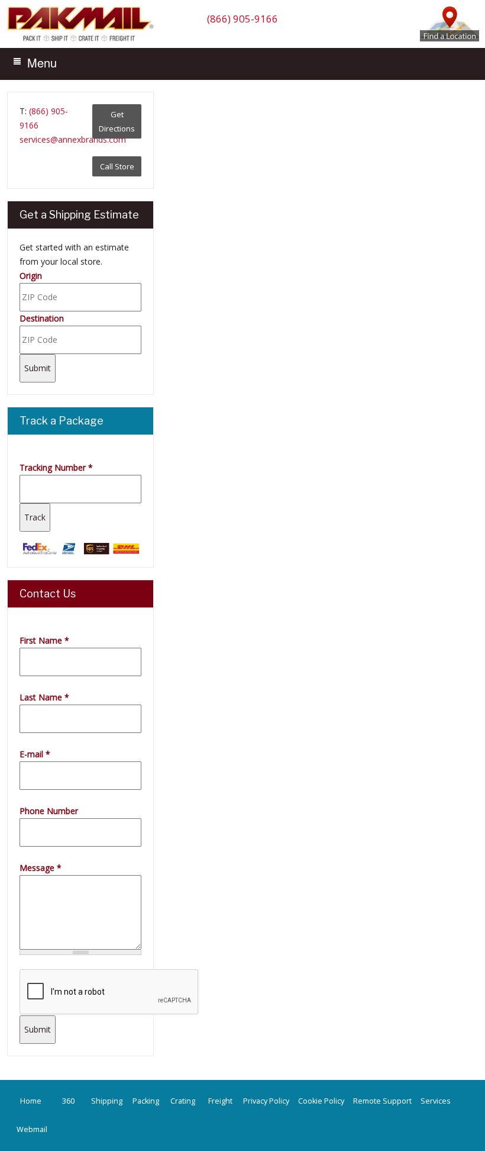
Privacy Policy (266, 1101)
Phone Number (49, 810)
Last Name (44, 697)
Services (436, 1101)
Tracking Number (56, 467)
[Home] (83, 40)
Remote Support (382, 1101)
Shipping (106, 1101)
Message (41, 867)
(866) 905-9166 (242, 18)
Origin (31, 275)
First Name (44, 640)
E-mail (35, 754)
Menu (42, 62)
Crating (182, 1101)
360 (68, 1101)
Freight (220, 1101)
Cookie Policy (321, 1101)
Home (30, 1101)
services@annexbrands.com (73, 139)
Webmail (32, 1129)
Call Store (117, 166)
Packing (145, 1101)
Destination (42, 318)
